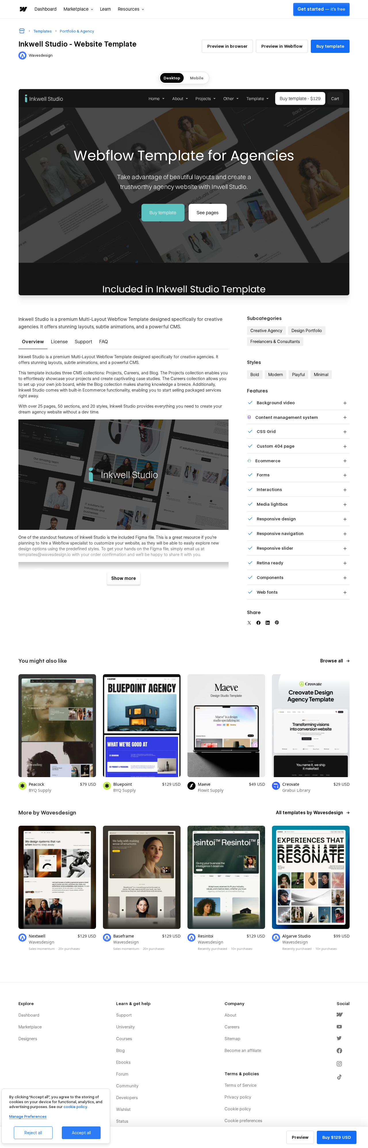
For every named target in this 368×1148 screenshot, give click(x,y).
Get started (321, 9)
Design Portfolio (307, 330)
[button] (78, 9)
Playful (298, 374)
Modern (275, 374)
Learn (105, 9)
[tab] (32, 342)
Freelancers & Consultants (275, 341)
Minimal (321, 374)
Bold (254, 374)
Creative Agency (266, 330)
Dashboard (45, 9)
